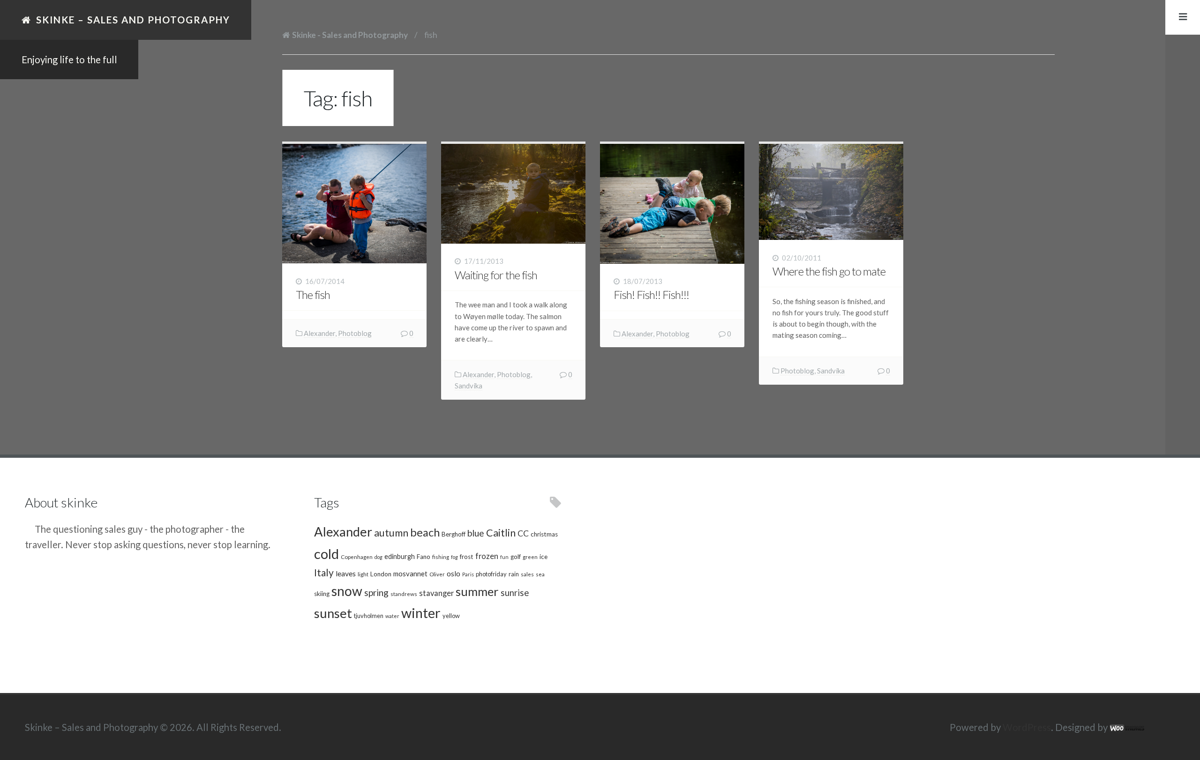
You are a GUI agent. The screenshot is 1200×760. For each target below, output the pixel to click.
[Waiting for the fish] (513, 194)
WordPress (1027, 727)
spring (376, 592)
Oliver (437, 574)
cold (326, 553)
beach (425, 532)
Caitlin (501, 533)
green (530, 556)
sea (540, 574)
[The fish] (354, 203)
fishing (440, 556)
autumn (391, 533)
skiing (322, 593)
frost (466, 556)
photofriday (491, 574)
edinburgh (399, 556)
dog (378, 557)
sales (527, 574)
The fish (313, 294)
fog (454, 557)
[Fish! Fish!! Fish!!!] (672, 204)
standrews (403, 593)
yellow (451, 615)
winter (421, 612)
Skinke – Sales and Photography (133, 19)
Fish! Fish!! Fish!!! (651, 294)
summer (477, 591)
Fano (423, 556)
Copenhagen (357, 556)
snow (346, 591)
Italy (324, 572)
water (392, 616)
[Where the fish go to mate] (831, 192)
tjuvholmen (368, 615)
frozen (486, 556)
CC (523, 533)
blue (475, 533)
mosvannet (410, 573)
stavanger (436, 593)
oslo (453, 573)
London (380, 574)
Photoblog (355, 333)
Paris (468, 574)
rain (514, 574)
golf (515, 556)
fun (504, 557)
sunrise (515, 593)
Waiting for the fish (496, 275)
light (363, 574)
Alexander (319, 333)
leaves (346, 573)
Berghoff (453, 534)
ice (544, 556)
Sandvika (468, 385)
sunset (333, 613)
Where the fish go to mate (828, 271)
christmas (544, 534)
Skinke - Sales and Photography (350, 35)
